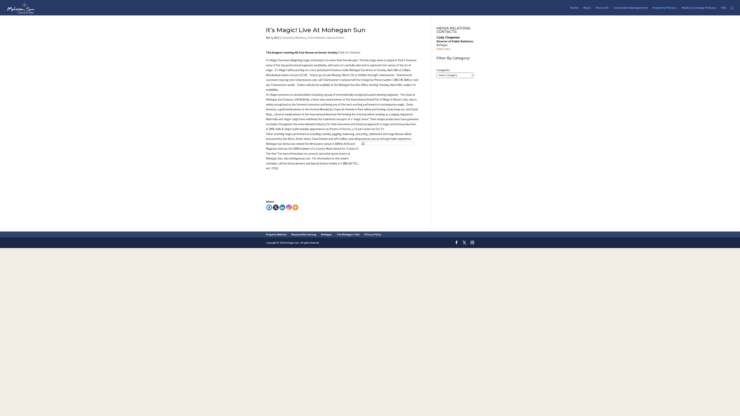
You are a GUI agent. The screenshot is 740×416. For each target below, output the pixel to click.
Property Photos (665, 7)
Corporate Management (631, 7)
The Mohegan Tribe (348, 234)
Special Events (336, 37)
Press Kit (602, 7)
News (587, 7)
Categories (443, 70)
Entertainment (317, 37)
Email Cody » (443, 49)
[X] (276, 207)
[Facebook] (269, 207)
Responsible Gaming (303, 234)
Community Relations (294, 37)
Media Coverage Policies (699, 7)
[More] (295, 207)
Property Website (276, 234)
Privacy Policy (372, 234)
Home (574, 7)
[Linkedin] (282, 207)
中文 (723, 7)
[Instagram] (289, 207)
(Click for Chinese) (349, 52)
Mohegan (326, 234)
